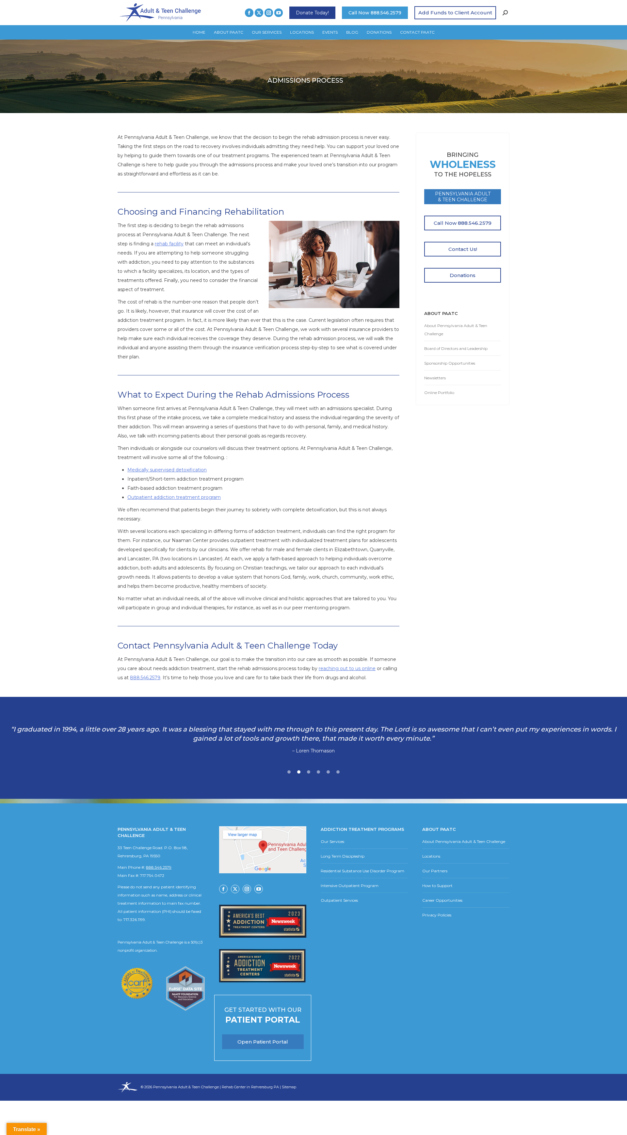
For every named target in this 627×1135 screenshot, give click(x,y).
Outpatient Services (339, 900)
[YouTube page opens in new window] (278, 12)
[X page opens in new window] (259, 12)
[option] (313, 740)
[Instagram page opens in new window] (269, 12)
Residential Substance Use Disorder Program (362, 870)
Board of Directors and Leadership (456, 348)
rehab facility (169, 244)
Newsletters (435, 377)
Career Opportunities (442, 900)
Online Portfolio (439, 392)
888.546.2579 (145, 678)
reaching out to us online (347, 668)
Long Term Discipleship (342, 856)
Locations (431, 856)
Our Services (332, 841)
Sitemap (289, 1087)
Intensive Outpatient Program (349, 885)
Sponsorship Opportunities (449, 363)
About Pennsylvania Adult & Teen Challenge (455, 329)
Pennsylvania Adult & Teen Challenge (186, 1087)
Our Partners (434, 870)
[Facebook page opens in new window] (249, 12)
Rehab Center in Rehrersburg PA (250, 1087)
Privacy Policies (436, 915)
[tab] (289, 771)
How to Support (437, 885)
